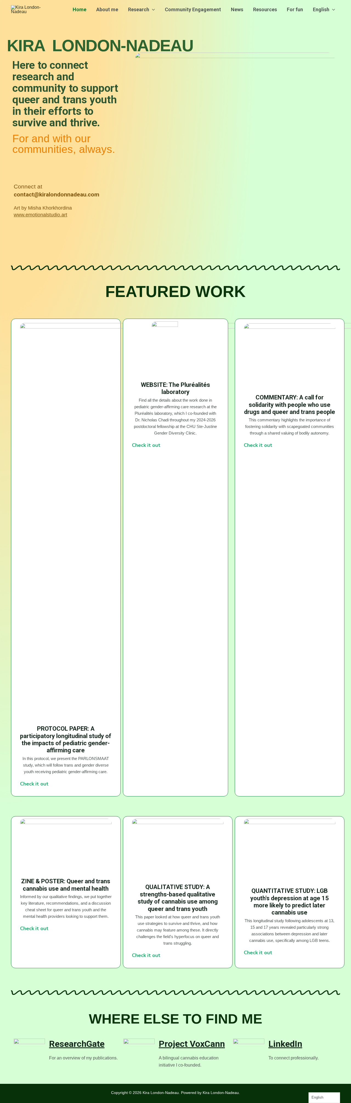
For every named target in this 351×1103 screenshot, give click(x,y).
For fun (295, 9)
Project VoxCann (192, 1044)
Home (79, 9)
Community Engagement (193, 9)
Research (138, 9)
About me (107, 9)
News (237, 9)
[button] (152, 9)
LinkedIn (285, 1044)
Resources (265, 9)
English (321, 9)
